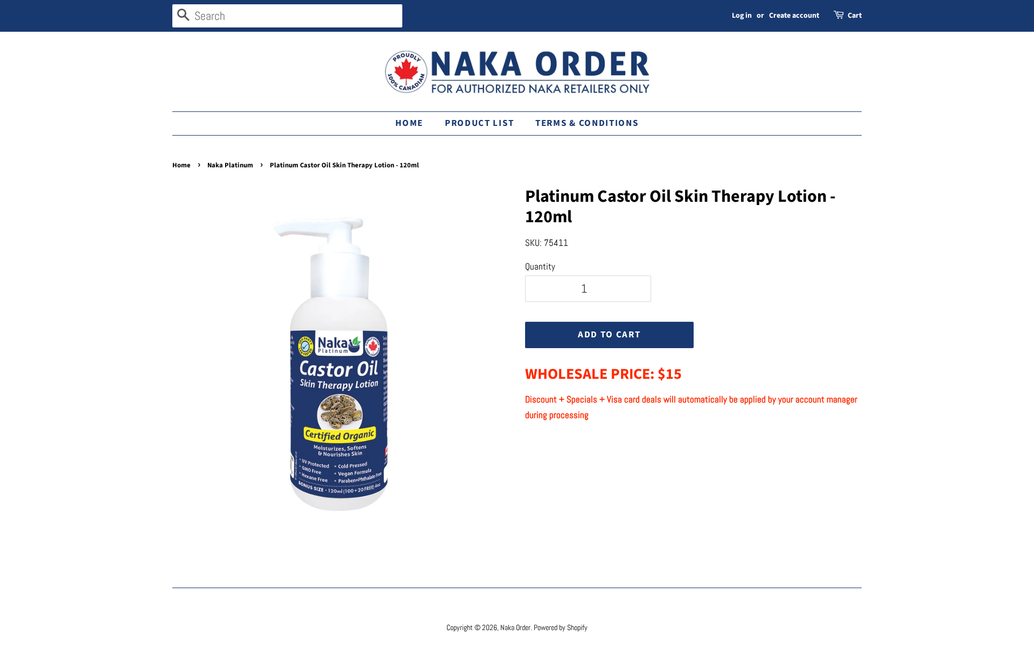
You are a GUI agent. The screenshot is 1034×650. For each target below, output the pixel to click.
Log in (742, 15)
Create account (794, 15)
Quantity (540, 266)
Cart (855, 15)
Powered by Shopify (561, 627)
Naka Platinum (230, 165)
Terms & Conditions (587, 123)
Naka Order (515, 627)
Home (409, 123)
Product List (479, 123)
